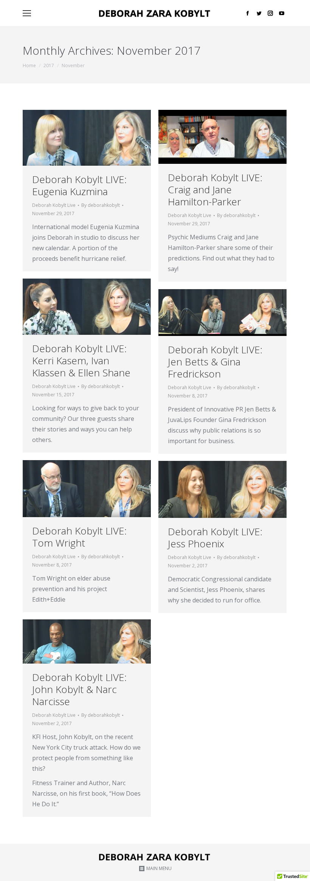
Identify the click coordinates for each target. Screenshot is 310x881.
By (100, 205)
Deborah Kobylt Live (54, 205)
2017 (48, 65)
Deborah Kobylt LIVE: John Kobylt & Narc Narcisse (79, 689)
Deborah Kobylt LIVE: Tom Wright (79, 537)
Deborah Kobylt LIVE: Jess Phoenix (215, 537)
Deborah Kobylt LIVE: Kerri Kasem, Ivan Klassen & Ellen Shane (81, 360)
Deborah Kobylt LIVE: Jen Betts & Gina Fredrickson (215, 361)
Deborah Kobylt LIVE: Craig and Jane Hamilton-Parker (215, 189)
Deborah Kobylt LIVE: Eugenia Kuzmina (79, 185)
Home (29, 65)
